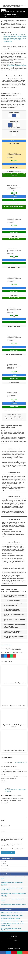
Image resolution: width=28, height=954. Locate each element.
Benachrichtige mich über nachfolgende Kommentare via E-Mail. (11, 844)
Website (3, 831)
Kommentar (4, 802)
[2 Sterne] (2, 649)
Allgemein (3, 9)
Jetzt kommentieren (6, 645)
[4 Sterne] (4, 649)
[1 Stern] (1, 649)
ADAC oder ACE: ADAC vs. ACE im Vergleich (11, 912)
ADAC (8, 417)
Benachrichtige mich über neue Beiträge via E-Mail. (13, 849)
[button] (2, 2)
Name (3, 820)
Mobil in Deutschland (17, 419)
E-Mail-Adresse (5, 825)
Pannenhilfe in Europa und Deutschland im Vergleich (13, 904)
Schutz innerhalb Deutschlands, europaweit (17, 65)
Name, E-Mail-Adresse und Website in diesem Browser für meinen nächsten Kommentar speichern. (12, 839)
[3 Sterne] (3, 649)
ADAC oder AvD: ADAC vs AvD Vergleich (10, 918)
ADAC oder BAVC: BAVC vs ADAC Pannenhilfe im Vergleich (15, 790)
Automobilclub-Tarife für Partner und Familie (14, 35)
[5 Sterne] (5, 649)
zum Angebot (14, 164)
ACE (13, 417)
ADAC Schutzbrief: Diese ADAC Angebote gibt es (12, 921)
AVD (22, 417)
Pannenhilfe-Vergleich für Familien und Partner (15, 36)
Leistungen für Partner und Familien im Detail (15, 38)
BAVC (8, 419)
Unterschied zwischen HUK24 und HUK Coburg (12, 915)
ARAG (17, 417)
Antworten (3, 782)
